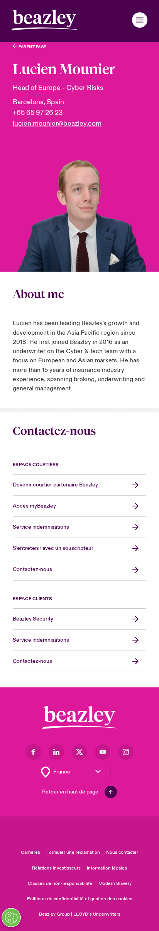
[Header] (44, 20)
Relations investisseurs (56, 868)
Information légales (107, 868)
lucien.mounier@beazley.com (57, 123)
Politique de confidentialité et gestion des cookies (79, 899)
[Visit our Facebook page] (33, 752)
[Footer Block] (79, 717)
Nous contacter (122, 852)
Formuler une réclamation (73, 852)
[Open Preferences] (11, 917)
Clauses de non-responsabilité (60, 883)
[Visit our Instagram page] (126, 752)
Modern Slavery (115, 883)
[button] (139, 20)
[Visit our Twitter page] (79, 752)
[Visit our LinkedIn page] (56, 752)
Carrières (30, 852)
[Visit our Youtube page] (102, 752)
